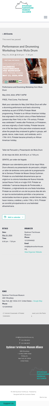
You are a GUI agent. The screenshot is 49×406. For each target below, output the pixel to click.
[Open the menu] (45, 17)
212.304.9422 (25, 340)
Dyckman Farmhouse (22, 392)
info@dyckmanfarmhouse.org (25, 337)
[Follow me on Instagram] (1, 18)
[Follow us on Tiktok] (3, 18)
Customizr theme (30, 394)
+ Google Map (37, 301)
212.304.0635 (25, 343)
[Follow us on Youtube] (4, 18)
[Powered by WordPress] (37, 391)
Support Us (8, 403)
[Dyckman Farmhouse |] (24, 7)
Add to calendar (14, 217)
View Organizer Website (33, 252)
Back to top (43, 397)
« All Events (7, 33)
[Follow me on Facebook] (2, 18)
